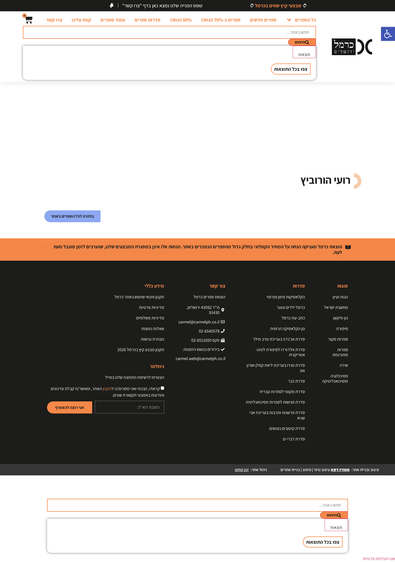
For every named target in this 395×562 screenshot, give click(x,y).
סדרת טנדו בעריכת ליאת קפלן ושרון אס (276, 368)
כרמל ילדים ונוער (291, 307)
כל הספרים (305, 20)
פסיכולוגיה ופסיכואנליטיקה (335, 378)
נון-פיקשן (340, 317)
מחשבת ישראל (336, 307)
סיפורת (342, 328)
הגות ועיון (340, 296)
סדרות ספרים (147, 20)
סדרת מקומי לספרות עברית (282, 391)
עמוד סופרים (112, 20)
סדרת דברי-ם (294, 438)
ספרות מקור (338, 339)
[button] (388, 34)
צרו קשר (54, 20)
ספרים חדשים (263, 20)
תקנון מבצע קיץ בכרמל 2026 (140, 349)
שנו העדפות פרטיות (379, 558)
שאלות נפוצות (152, 328)
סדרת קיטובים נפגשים (287, 428)
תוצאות (304, 54)
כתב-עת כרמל (293, 317)
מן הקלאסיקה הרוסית (287, 328)
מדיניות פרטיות (151, 307)
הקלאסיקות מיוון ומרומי (286, 296)
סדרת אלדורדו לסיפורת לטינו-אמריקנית (280, 352)
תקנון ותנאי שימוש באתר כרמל (139, 296)
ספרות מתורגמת (340, 352)
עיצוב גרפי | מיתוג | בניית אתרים (315, 469)
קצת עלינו (81, 20)
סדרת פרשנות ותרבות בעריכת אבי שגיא (277, 415)
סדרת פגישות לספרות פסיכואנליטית (275, 402)
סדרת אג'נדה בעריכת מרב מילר (279, 339)
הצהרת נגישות (152, 339)
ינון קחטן (242, 469)
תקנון (107, 388)
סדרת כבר (296, 381)
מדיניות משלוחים (150, 317)
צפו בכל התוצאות (290, 69)
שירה (344, 365)
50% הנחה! (181, 20)
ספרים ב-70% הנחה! (220, 20)
